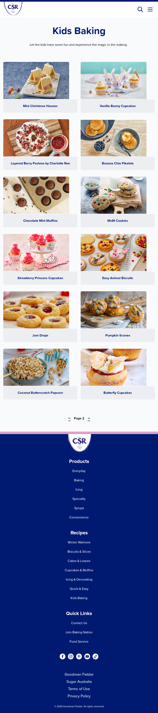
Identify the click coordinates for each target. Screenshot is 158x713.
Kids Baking (79, 598)
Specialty (79, 498)
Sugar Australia (79, 681)
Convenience (79, 517)
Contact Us (79, 623)
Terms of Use (79, 688)
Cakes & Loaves (79, 560)
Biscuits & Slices (79, 551)
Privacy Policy (79, 696)
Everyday (79, 471)
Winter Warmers (79, 542)
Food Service (79, 641)
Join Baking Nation (79, 632)
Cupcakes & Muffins (79, 570)
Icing (79, 489)
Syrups (79, 508)
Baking (79, 480)
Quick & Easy (79, 588)
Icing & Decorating (79, 579)
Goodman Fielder (79, 674)
